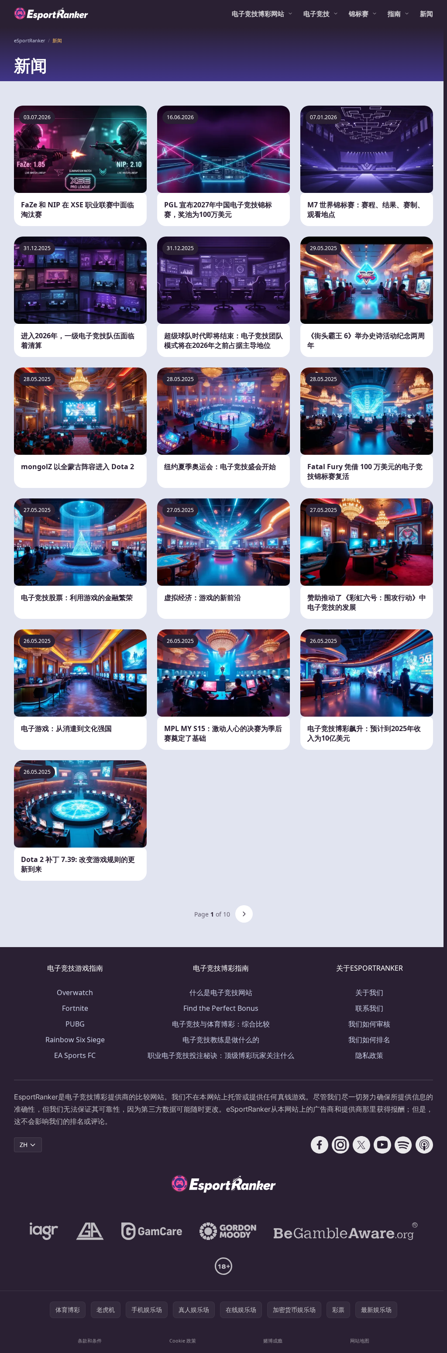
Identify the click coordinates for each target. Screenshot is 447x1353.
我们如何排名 (369, 1039)
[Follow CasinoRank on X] (361, 1145)
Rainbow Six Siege (75, 1039)
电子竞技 (316, 13)
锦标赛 (358, 13)
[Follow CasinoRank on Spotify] (403, 1145)
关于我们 (369, 992)
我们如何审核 (369, 1024)
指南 (394, 13)
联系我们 (369, 1008)
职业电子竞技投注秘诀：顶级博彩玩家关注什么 (221, 1055)
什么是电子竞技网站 (220, 992)
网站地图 (359, 1340)
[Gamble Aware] (346, 1231)
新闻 (426, 13)
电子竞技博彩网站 (258, 13)
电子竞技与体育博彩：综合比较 (221, 1024)
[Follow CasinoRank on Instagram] (340, 1145)
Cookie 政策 (182, 1340)
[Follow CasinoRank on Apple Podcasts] (424, 1145)
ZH (24, 1144)
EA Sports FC (75, 1055)
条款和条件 (90, 1340)
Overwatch (75, 992)
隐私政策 (369, 1055)
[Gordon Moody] (227, 1231)
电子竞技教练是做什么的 (220, 1039)
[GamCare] (151, 1231)
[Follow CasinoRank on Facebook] (319, 1145)
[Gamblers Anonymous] (90, 1231)
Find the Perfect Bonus (220, 1008)
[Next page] (244, 914)
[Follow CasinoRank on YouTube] (382, 1145)
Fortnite (75, 1008)
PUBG (75, 1024)
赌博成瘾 (272, 1340)
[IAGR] (44, 1231)
